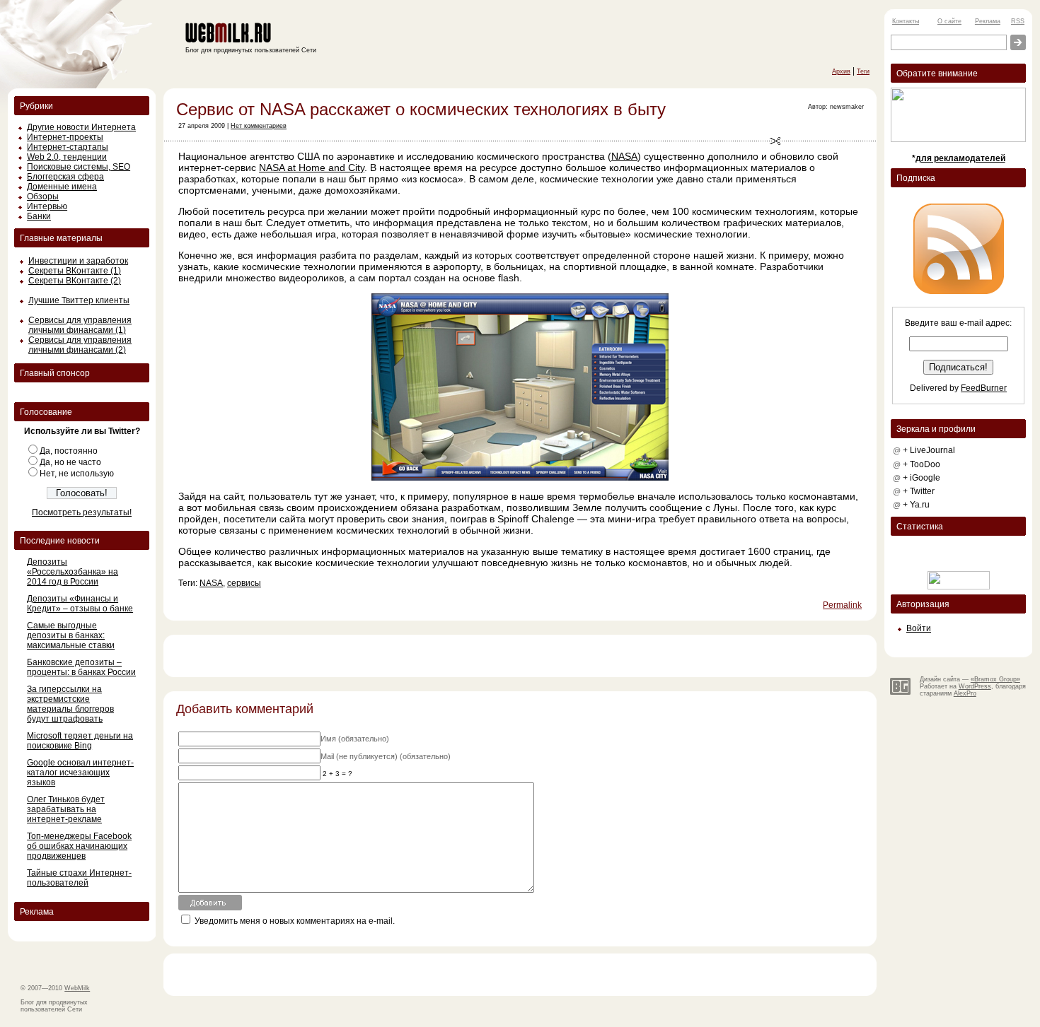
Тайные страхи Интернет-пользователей (79, 878)
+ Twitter (919, 491)
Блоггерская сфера (65, 177)
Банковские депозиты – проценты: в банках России (81, 667)
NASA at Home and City (311, 167)
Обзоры (43, 196)
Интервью (47, 206)
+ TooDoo (921, 464)
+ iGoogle (921, 478)
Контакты (905, 21)
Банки (39, 216)
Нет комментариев (259, 125)
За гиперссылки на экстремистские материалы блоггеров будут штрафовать (70, 704)
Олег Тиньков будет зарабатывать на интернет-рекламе (66, 809)
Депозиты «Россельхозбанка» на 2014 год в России (72, 572)
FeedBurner (984, 388)
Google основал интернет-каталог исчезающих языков (80, 772)
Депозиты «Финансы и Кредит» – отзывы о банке (80, 604)
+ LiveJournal (929, 450)
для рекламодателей (960, 158)
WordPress (975, 686)
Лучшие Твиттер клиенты (78, 300)
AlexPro (965, 693)
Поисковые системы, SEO (78, 167)
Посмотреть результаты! (82, 512)
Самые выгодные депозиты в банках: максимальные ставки (71, 635)
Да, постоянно (69, 451)
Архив (841, 71)
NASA (624, 156)
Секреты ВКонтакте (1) (74, 271)
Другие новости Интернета (81, 127)
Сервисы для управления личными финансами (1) (80, 325)
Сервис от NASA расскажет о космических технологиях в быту (421, 109)
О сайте (949, 21)
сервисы (244, 583)
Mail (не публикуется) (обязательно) (385, 756)
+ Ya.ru (916, 505)
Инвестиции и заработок (78, 261)
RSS (1017, 21)
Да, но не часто (70, 462)
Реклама (987, 21)
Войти (918, 628)
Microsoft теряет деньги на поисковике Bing (80, 741)
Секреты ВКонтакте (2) (74, 281)
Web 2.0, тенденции (67, 157)
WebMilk (77, 988)
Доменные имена (62, 187)
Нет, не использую (77, 474)
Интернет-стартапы (67, 147)
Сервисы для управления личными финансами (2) (80, 345)
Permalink (842, 605)
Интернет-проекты (65, 137)
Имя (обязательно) (354, 738)
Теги (863, 71)
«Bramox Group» (995, 679)
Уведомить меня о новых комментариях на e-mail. (295, 921)
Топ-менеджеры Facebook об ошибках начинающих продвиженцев (79, 846)
